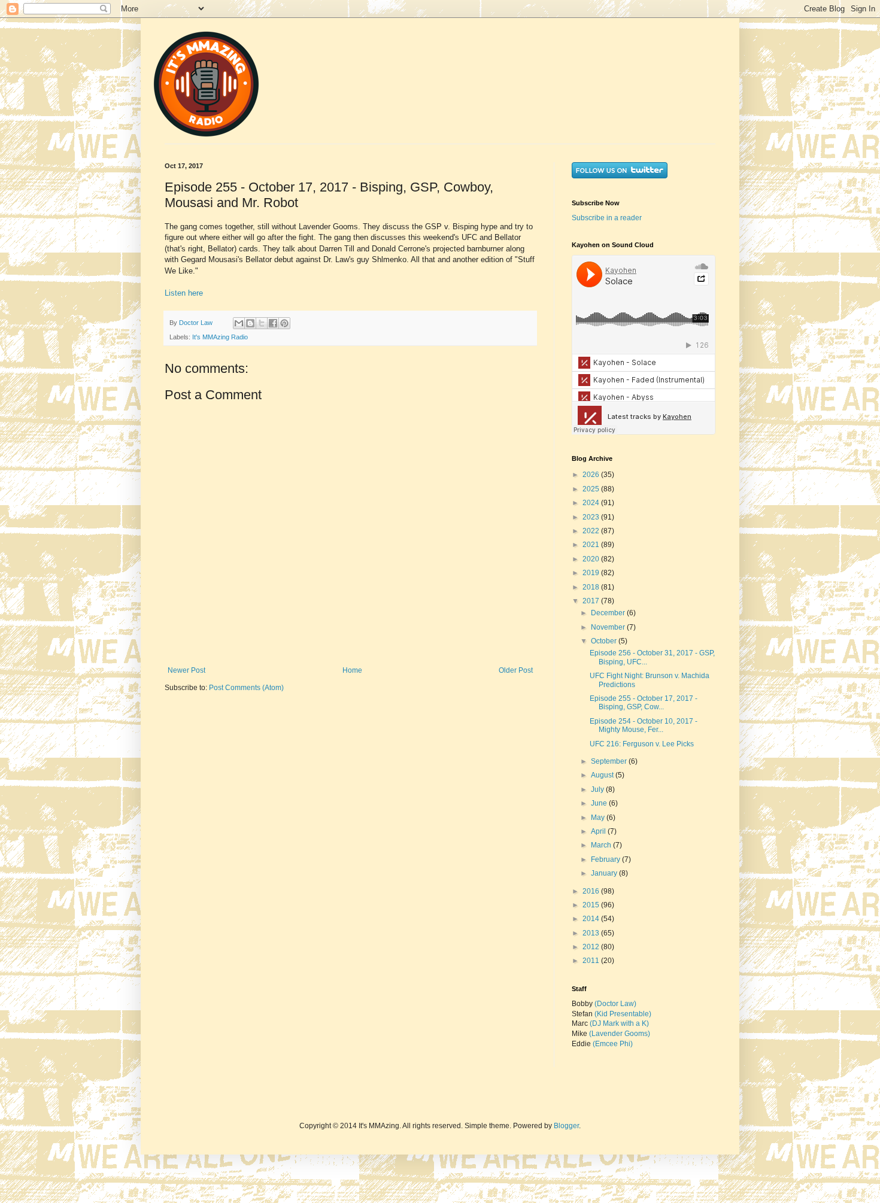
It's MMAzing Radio (220, 337)
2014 (591, 919)
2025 (591, 489)
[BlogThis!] (250, 323)
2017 (591, 601)
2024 (591, 503)
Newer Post (186, 670)
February (606, 859)
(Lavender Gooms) (619, 1033)
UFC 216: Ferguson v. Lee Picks (642, 744)
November (609, 627)
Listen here (184, 292)
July (598, 789)
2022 (591, 531)
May (598, 817)
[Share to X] (262, 323)
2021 (591, 544)
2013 (591, 933)
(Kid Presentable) (622, 1014)
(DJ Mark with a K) (619, 1023)
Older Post (516, 670)
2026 (591, 474)
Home (352, 670)
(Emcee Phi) (613, 1044)
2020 (591, 559)
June (600, 803)
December (609, 613)
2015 (591, 905)
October (604, 641)
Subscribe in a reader (607, 218)
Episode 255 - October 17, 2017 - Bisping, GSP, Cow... (643, 702)
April (599, 831)
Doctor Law (196, 322)
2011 (591, 960)
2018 (591, 587)
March (602, 845)
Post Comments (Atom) (246, 687)
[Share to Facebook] (273, 323)
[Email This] (239, 323)
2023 (591, 517)
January (605, 873)
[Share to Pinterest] (284, 323)
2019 (591, 573)
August (603, 775)
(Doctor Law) (615, 1004)
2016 (591, 891)
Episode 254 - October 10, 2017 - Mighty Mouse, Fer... (643, 725)
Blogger (566, 1126)
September (610, 761)
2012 (591, 947)
